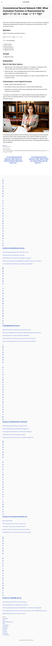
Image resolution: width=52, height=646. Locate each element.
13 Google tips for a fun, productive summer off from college (17, 532)
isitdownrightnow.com (8, 621)
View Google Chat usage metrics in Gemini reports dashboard (17, 431)
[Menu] (2, 2)
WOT (4, 623)
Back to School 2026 (7, 520)
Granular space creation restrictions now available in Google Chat (18, 437)
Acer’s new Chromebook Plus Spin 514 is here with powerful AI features (19, 341)
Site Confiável (6, 634)
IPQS (4, 620)
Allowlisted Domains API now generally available (14, 434)
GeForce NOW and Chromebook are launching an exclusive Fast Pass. (19, 338)
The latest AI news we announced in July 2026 (13, 255)
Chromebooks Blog (11, 326)
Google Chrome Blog (12, 598)
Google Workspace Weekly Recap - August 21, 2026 (15, 425)
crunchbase (5, 618)
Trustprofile (5, 626)
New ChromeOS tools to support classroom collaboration (16, 335)
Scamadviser (6, 625)
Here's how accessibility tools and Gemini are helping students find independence (22, 332)
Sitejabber (5, 628)
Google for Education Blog (15, 517)
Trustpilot (5, 631)
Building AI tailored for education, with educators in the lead (17, 329)
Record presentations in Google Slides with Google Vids (16, 428)
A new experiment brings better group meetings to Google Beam (18, 263)
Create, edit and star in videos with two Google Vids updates (17, 258)
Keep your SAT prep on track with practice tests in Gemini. (16, 529)
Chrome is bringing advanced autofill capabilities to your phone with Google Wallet (22, 607)
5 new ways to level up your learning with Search (14, 526)
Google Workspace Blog (14, 248)
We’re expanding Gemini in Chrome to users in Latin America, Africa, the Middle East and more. (25, 610)
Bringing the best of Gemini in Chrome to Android (14, 613)
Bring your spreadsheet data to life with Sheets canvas (15, 252)
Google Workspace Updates (15, 422)
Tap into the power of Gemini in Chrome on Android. (15, 602)
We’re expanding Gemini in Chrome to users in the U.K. (15, 605)
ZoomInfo (5, 630)
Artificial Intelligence (10, 150)
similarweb (5, 633)
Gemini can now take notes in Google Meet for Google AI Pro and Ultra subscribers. (22, 261)
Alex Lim (5, 145)
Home (4, 150)
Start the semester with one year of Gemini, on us (14, 523)
